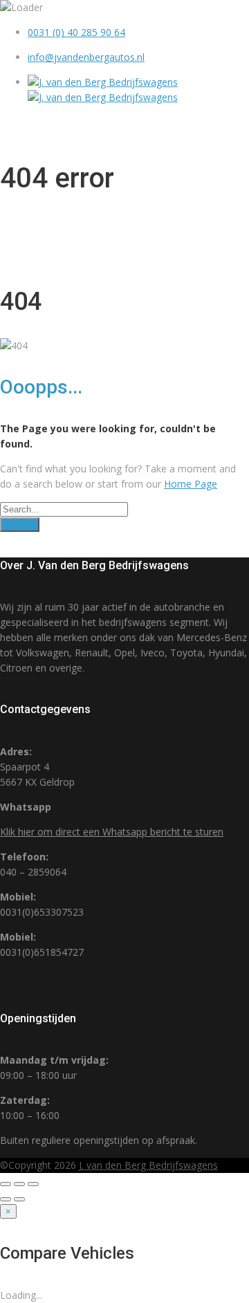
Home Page (190, 483)
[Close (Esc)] (5, 1184)
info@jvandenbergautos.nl (86, 57)
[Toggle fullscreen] (19, 1184)
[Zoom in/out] (33, 1184)
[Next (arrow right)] (19, 1199)
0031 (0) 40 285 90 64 (76, 32)
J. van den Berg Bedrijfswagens (148, 1165)
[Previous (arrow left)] (5, 1199)
